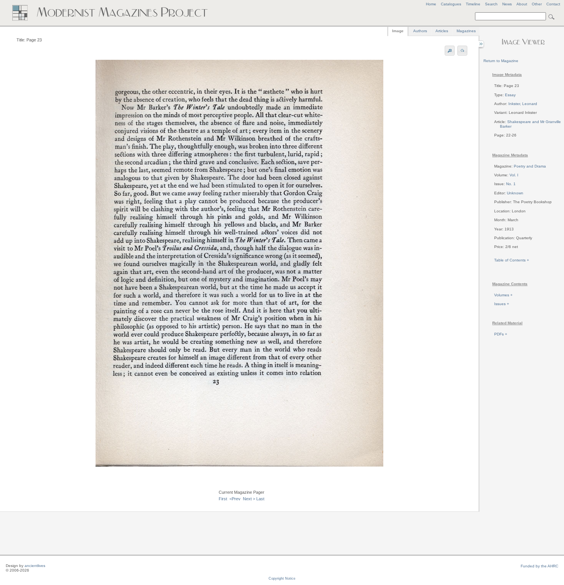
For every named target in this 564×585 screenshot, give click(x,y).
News (507, 4)
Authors (420, 31)
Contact (553, 4)
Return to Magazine (500, 61)
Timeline (473, 4)
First (223, 498)
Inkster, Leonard (522, 104)
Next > (249, 498)
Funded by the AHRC (539, 566)
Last (260, 498)
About (521, 4)
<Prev (235, 498)
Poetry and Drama (530, 166)
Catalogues (451, 4)
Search (491, 4)
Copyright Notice (282, 578)
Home (431, 4)
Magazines (466, 31)
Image (398, 31)
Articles (441, 31)
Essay (510, 95)
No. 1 (511, 184)
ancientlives (35, 566)
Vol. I (514, 175)
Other (537, 4)
